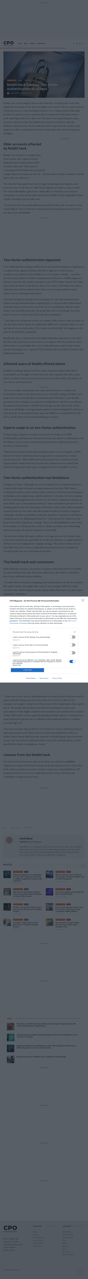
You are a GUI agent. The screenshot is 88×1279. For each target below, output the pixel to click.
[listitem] (44, 632)
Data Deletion (31, 678)
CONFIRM (27, 670)
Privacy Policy (57, 678)
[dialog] (44, 640)
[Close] (83, 601)
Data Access (44, 678)
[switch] (72, 637)
